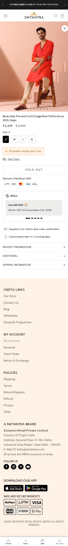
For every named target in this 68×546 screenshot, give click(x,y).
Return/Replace (14, 392)
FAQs (7, 412)
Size (6, 132)
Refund (8, 399)
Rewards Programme (17, 322)
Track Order (11, 354)
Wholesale (10, 315)
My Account (12, 341)
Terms (8, 386)
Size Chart (14, 159)
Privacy (8, 405)
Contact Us (11, 303)
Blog (6, 309)
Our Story (10, 296)
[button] (28, 218)
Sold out (34, 170)
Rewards (9, 347)
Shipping (9, 379)
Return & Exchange (16, 360)
